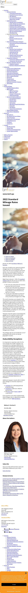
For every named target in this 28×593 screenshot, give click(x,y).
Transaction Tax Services (16, 61)
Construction (13, 101)
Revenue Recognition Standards (18, 30)
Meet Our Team (13, 92)
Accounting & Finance (15, 98)
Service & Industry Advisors (14, 97)
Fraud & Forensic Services (16, 15)
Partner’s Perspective (15, 94)
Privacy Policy (17, 591)
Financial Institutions (12, 71)
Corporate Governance (15, 13)
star (11, 532)
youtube (7, 532)
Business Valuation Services (14, 62)
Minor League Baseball (12, 76)
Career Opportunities (12, 131)
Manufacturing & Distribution (14, 74)
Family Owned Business (13, 70)
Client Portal (7, 136)
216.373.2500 (4, 525)
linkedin (6, 529)
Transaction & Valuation (16, 109)
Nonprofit (9, 77)
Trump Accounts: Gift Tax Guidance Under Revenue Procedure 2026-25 (13, 479)
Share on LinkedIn (10, 259)
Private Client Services (15, 50)
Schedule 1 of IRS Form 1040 (15, 374)
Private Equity (10, 79)
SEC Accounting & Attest (16, 31)
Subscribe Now (6, 471)
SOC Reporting (13, 32)
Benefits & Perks (11, 126)
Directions (4, 514)
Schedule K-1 (8, 388)
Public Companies (11, 80)
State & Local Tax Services (16, 55)
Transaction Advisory (12, 58)
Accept (14, 584)
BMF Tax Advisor (16, 398)
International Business (12, 73)
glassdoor (6, 530)
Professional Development (13, 129)
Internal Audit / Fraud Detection (18, 28)
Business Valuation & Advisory (17, 65)
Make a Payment (8, 135)
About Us (6, 113)
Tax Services (10, 47)
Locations (9, 122)
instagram (17, 529)
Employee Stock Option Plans (17, 27)
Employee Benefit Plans (15, 25)
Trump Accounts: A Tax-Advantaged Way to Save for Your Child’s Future (14, 486)
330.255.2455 (7, 457)
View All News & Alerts (12, 110)
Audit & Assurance (11, 21)
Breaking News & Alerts (13, 88)
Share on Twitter (9, 256)
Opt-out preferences (11, 591)
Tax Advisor (12, 107)
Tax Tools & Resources (15, 56)
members (13, 360)
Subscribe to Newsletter (13, 112)
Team (5, 85)
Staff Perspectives (14, 95)
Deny (14, 588)
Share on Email (9, 261)
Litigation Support (14, 64)
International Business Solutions (15, 41)
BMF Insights (10, 89)
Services (6, 10)
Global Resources (11, 120)
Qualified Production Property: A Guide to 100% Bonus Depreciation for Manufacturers (13, 490)
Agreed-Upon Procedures (16, 22)
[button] (26, 573)
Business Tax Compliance (16, 49)
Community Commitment (13, 119)
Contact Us (9, 123)
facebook (12, 529)
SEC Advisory (13, 16)
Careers (6, 125)
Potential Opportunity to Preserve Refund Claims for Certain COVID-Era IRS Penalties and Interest (13, 483)
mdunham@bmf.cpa (9, 459)
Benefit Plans (13, 100)
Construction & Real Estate (14, 68)
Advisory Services (11, 12)
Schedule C (8, 385)
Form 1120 (10, 391)
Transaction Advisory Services (17, 59)
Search (6, 139)
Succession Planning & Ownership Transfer (15, 18)
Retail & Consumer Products (14, 82)
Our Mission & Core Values (13, 116)
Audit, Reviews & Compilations (17, 24)
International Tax (14, 46)
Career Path (10, 128)
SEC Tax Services (14, 53)
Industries (6, 67)
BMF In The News (14, 91)
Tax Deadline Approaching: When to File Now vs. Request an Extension (13, 494)
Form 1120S (17, 391)
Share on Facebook (10, 258)
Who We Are (10, 115)
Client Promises (11, 117)
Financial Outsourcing (12, 540)
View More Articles (8, 415)
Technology (10, 83)
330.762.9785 (4, 513)
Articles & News (8, 86)
